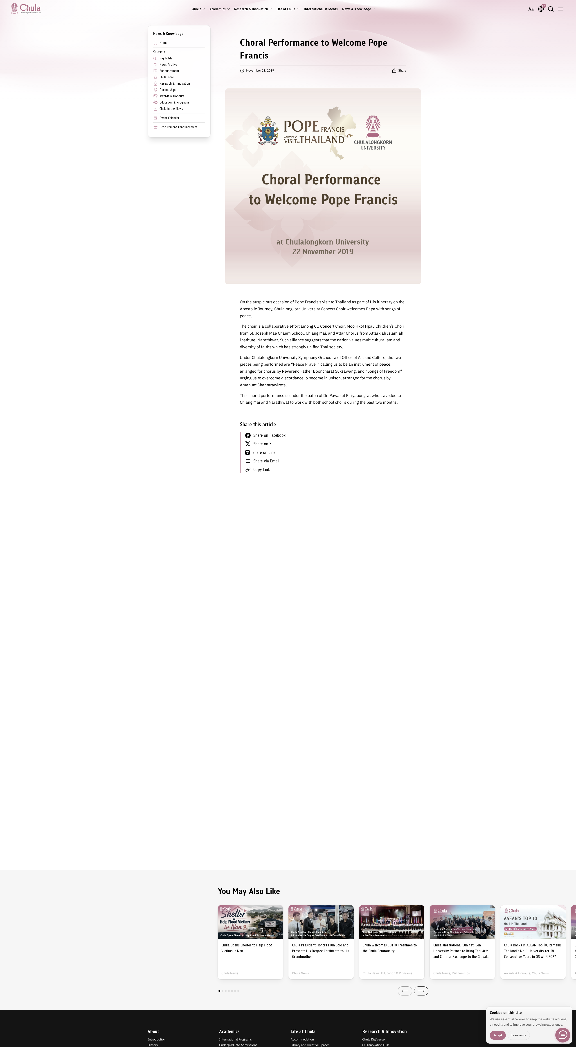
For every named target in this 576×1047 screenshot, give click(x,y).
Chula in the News (171, 109)
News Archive (168, 65)
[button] (219, 991)
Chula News (167, 77)
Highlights (166, 58)
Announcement (169, 71)
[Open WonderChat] (562, 1035)
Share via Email (266, 461)
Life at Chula (286, 9)
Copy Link (261, 469)
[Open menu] (560, 9)
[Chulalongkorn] (26, 8)
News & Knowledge (356, 9)
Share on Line (263, 452)
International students (321, 9)
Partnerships (168, 90)
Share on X (262, 443)
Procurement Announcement (178, 127)
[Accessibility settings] (531, 9)
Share (402, 70)
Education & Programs (174, 102)
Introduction (157, 1039)
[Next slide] (421, 990)
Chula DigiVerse (373, 1039)
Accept (497, 1035)
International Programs (235, 1039)
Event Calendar (169, 118)
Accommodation (302, 1039)
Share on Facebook (269, 435)
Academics (217, 9)
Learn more (518, 1035)
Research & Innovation (251, 9)
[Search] (550, 9)
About (196, 9)
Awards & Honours (172, 96)
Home (163, 43)
